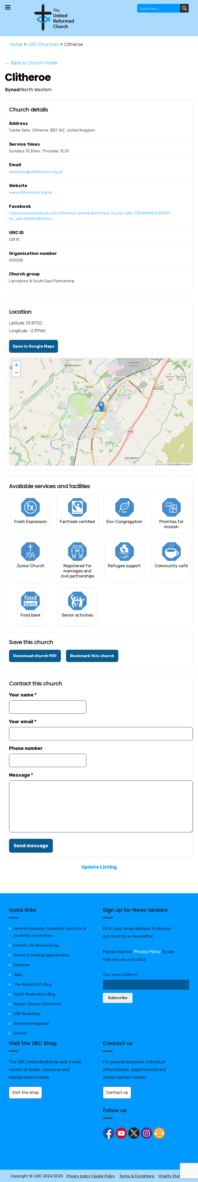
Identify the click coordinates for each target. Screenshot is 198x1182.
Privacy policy (78, 1176)
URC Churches (43, 44)
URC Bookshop (26, 1013)
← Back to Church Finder (31, 63)
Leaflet (160, 464)
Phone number (26, 748)
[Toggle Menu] (8, 7)
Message (21, 775)
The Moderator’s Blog (32, 984)
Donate (20, 1033)
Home (16, 44)
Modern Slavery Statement (37, 1004)
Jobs (17, 974)
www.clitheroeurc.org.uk (30, 192)
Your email (22, 721)
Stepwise (21, 965)
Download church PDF (35, 656)
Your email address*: (121, 974)
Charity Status (172, 1176)
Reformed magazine (31, 1023)
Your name (23, 695)
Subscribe (117, 997)
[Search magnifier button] (184, 8)
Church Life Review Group (36, 945)
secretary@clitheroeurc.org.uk (35, 172)
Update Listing (99, 867)
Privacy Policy (147, 951)
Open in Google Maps (33, 346)
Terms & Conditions (136, 1176)
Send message (31, 846)
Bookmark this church (92, 656)
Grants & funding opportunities (41, 955)
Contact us (117, 1092)
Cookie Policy (103, 1176)
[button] (101, 406)
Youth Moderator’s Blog (34, 994)
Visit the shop (25, 1092)
